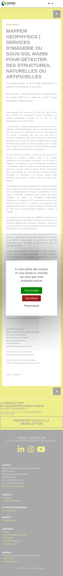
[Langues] (49, 4)
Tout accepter (31, 290)
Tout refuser (31, 298)
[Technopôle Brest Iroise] (8, 4)
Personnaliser (31, 305)
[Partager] (52, 4)
